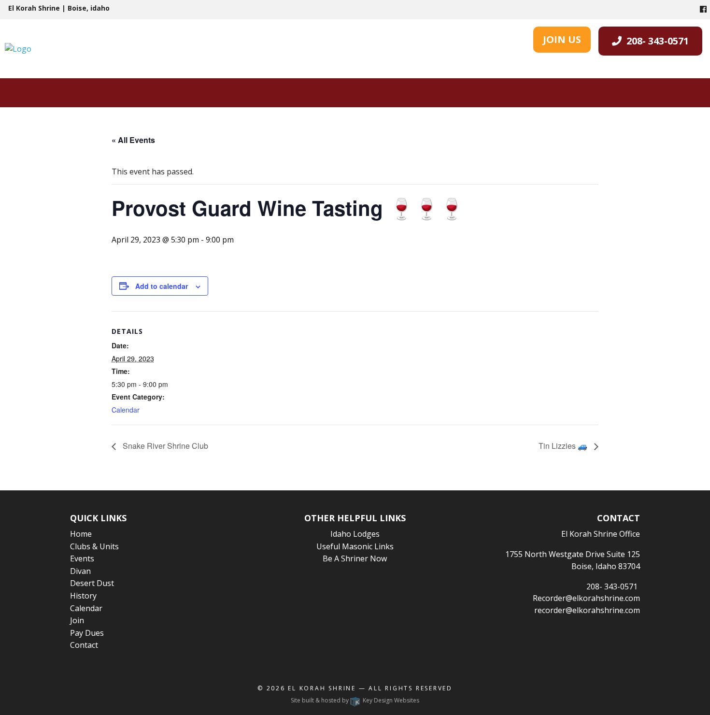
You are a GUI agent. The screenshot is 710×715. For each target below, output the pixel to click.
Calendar (126, 410)
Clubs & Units (94, 546)
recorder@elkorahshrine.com (587, 610)
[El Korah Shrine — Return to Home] (18, 48)
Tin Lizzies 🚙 (564, 445)
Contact (84, 645)
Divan (80, 571)
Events (82, 558)
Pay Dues (87, 633)
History (83, 595)
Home (81, 534)
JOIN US (562, 39)
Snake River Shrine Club (164, 445)
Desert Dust (92, 583)
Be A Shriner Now (355, 558)
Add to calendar (161, 286)
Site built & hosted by (355, 700)
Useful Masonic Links (355, 546)
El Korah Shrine (322, 688)
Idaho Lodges (355, 534)
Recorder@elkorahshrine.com (586, 598)
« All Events (133, 139)
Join (77, 620)
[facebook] (703, 9)
